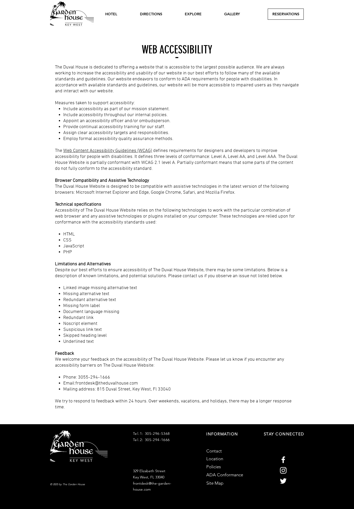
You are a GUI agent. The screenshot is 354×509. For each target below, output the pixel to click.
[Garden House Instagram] (283, 470)
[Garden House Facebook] (283, 459)
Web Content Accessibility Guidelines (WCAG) (107, 151)
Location (214, 458)
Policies (213, 466)
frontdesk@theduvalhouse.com (106, 383)
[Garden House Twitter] (283, 481)
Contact (214, 451)
